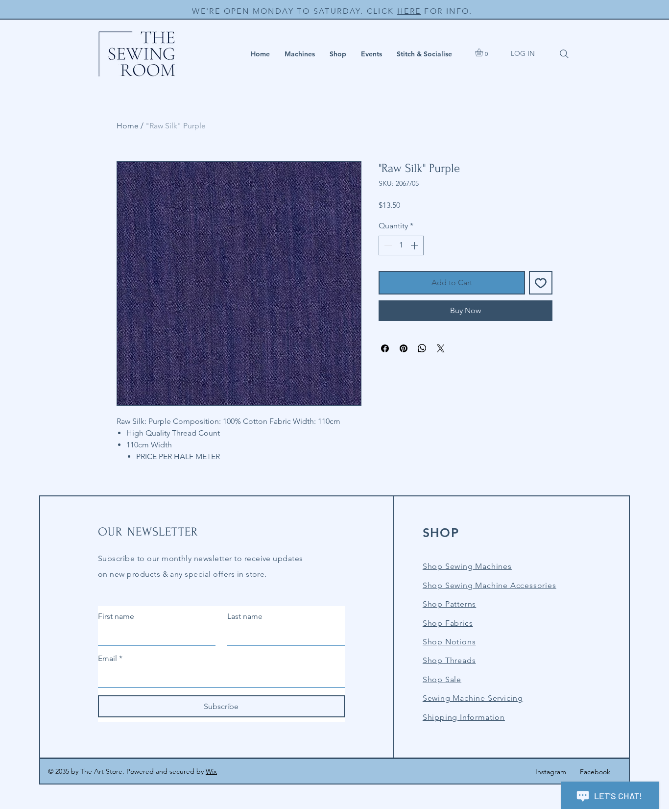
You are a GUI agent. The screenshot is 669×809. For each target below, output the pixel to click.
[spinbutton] (401, 245)
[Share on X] (441, 348)
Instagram (550, 771)
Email (110, 658)
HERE (409, 11)
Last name (245, 616)
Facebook (595, 771)
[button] (299, 54)
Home (128, 125)
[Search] (564, 54)
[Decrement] (387, 245)
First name (116, 616)
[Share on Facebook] (385, 348)
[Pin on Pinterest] (403, 348)
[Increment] (415, 245)
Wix (211, 771)
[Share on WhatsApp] (422, 348)
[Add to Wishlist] (540, 282)
